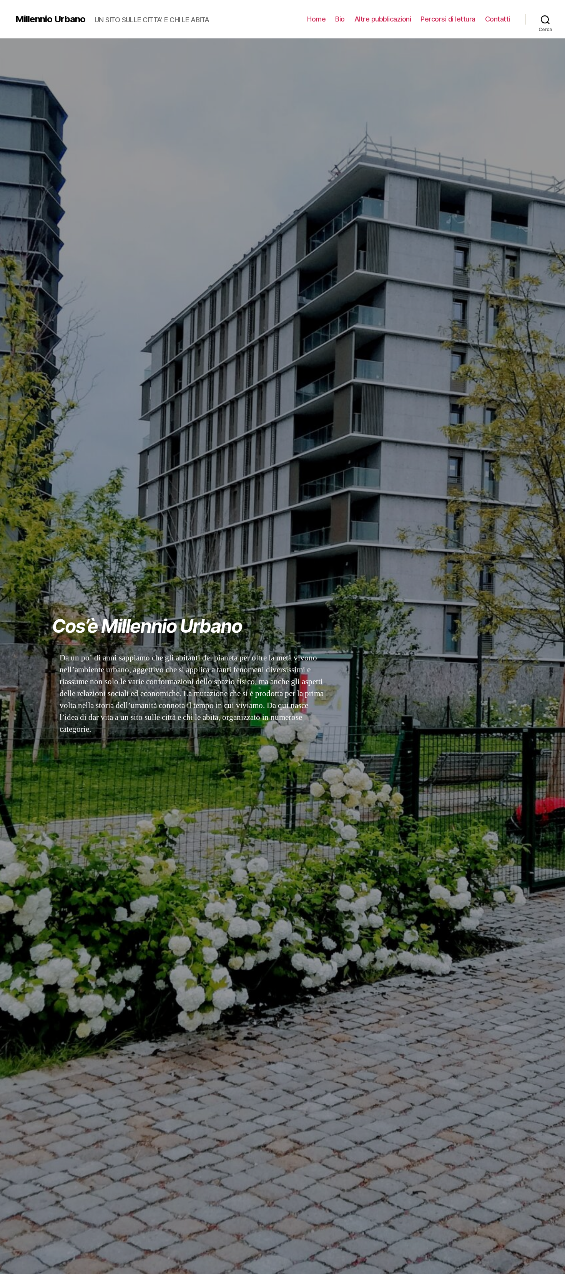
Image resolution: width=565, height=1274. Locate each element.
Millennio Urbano (50, 19)
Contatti (497, 19)
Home (316, 19)
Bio (340, 19)
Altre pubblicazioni (382, 19)
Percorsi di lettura (447, 19)
